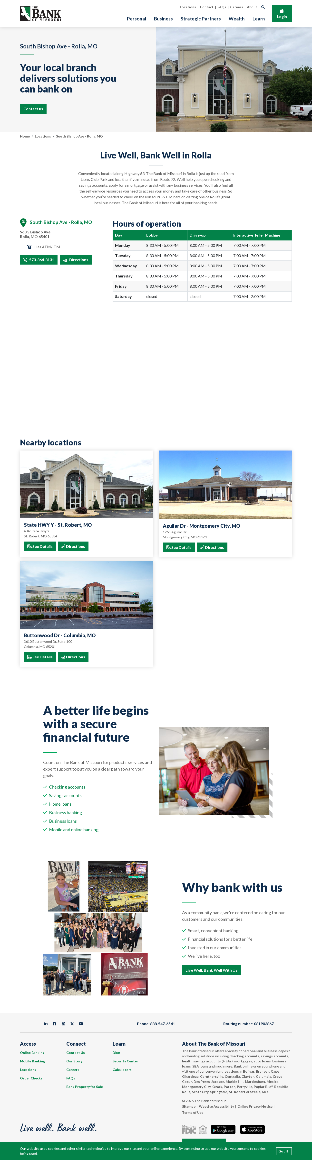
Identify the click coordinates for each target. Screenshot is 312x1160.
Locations (43, 136)
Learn (259, 18)
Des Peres (202, 1081)
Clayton (248, 1076)
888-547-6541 (162, 1023)
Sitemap (188, 1106)
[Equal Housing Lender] (204, 1129)
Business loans (63, 821)
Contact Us (75, 1052)
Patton (229, 1087)
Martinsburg (255, 1081)
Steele (255, 1092)
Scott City (200, 1092)
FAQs (70, 1078)
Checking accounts (67, 787)
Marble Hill (235, 1081)
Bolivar (248, 1071)
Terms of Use (192, 1112)
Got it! (284, 1151)
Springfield (218, 1092)
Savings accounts (65, 795)
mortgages (243, 1061)
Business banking (65, 812)
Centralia (232, 1076)
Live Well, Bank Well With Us (211, 970)
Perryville (244, 1087)
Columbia (263, 1076)
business (271, 1051)
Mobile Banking (32, 1061)
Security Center (125, 1061)
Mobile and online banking (73, 829)
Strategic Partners (201, 18)
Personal (136, 18)
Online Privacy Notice (255, 1106)
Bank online (243, 1066)
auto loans (262, 1061)
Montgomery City (196, 1087)
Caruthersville (211, 1076)
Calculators (122, 1070)
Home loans (60, 804)
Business (163, 18)
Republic (281, 1087)
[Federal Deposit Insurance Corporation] (190, 1129)
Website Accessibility (216, 1106)
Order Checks (31, 1078)
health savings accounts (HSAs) (207, 1061)
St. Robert (237, 1092)
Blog (116, 1052)
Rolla (186, 1092)
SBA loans (200, 1066)
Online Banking (32, 1052)
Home (25, 136)
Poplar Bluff (263, 1087)
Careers (72, 1070)
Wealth (237, 18)
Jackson (217, 1081)
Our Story (74, 1061)
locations (231, 1071)
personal (250, 1051)
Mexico (273, 1081)
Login (282, 16)
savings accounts (274, 1056)
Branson (262, 1071)
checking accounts (244, 1056)
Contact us (33, 108)
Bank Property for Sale (84, 1087)
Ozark (217, 1087)
